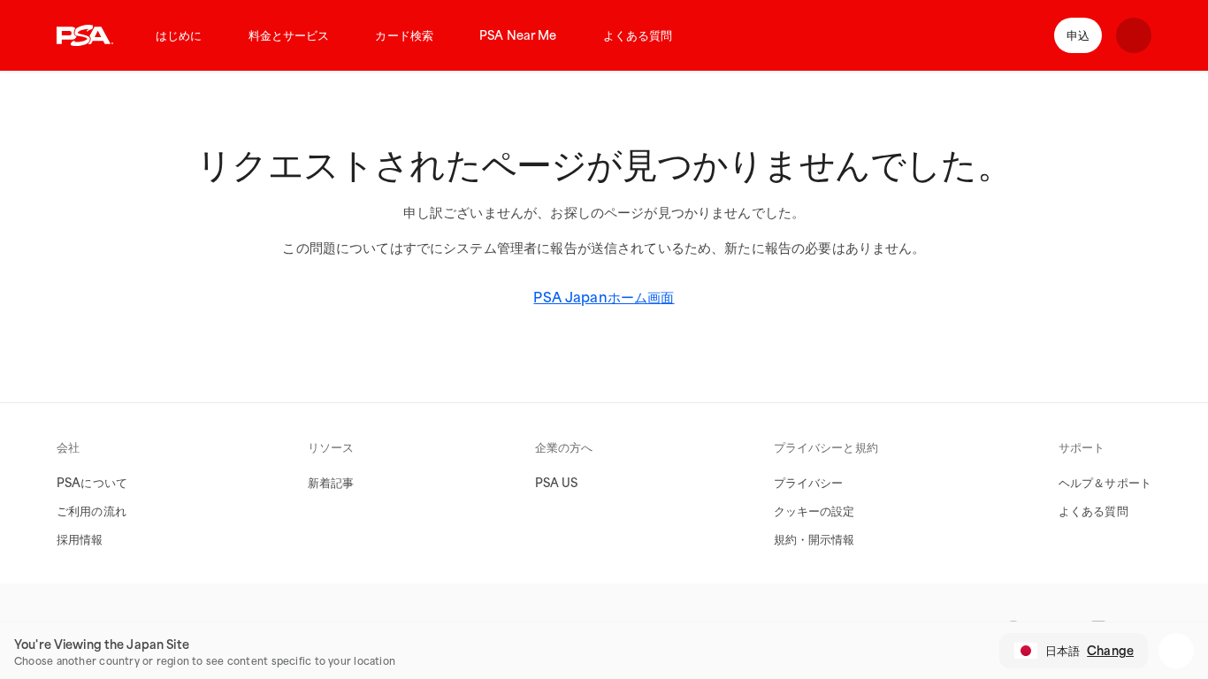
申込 (1078, 35)
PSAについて (92, 483)
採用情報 (80, 539)
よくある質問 (638, 35)
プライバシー (809, 483)
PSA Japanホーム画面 (603, 297)
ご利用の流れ (91, 511)
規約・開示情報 (814, 539)
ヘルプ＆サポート (1105, 483)
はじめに (179, 35)
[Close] (1176, 650)
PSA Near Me (517, 35)
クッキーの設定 (814, 511)
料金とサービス (289, 35)
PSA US (556, 483)
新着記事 (331, 483)
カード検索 (404, 35)
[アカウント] (1133, 35)
